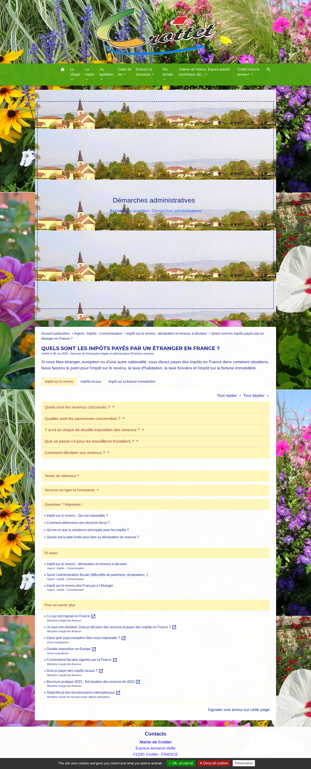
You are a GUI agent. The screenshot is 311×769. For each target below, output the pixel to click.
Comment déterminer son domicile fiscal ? (78, 523)
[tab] (59, 382)
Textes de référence (60, 476)
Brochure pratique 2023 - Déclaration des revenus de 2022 (93, 681)
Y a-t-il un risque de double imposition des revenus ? (93, 430)
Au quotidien (138, 210)
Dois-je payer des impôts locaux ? (75, 670)
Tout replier (229, 395)
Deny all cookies (215, 763)
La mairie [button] (89, 72)
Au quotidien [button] (107, 72)
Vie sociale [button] (167, 72)
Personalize (244, 763)
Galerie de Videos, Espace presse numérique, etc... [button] (204, 72)
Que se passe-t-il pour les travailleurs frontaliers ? (90, 441)
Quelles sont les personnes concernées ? (83, 418)
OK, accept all (182, 763)
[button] (63, 70)
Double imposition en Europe (71, 649)
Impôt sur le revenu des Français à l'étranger (80, 585)
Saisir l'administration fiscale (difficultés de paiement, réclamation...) (97, 575)
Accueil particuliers (56, 333)
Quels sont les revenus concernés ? (78, 407)
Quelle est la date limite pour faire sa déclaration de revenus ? (93, 537)
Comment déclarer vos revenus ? (75, 452)
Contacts (155, 734)
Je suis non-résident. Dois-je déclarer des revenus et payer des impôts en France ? (112, 627)
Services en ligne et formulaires (70, 490)
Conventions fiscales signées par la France (82, 659)
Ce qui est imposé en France (71, 616)
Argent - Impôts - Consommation (98, 333)
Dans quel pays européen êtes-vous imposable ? (86, 638)
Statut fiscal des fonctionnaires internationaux (84, 692)
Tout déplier (256, 395)
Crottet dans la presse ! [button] (248, 72)
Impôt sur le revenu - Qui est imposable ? (77, 515)
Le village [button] (75, 72)
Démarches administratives (177, 210)
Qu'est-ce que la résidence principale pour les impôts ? (88, 530)
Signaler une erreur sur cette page (239, 709)
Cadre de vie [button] (125, 72)
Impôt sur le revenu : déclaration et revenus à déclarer (167, 333)
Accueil (117, 210)
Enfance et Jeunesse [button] (144, 72)
